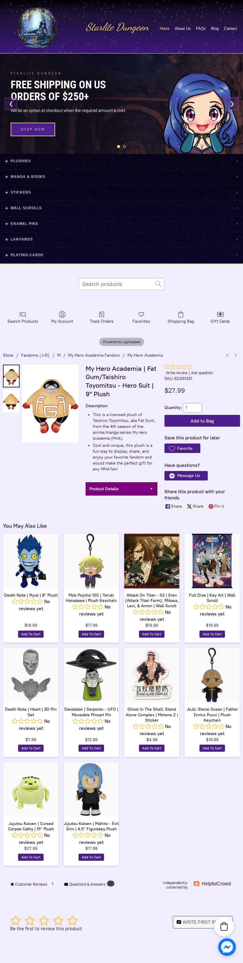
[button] (182, 448)
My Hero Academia (145, 355)
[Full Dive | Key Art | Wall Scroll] (212, 561)
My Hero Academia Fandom (94, 355)
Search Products (22, 321)
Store (8, 355)
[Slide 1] (118, 146)
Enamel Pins (121, 223)
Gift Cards (220, 321)
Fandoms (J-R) (35, 355)
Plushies (121, 161)
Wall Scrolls (121, 208)
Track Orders (101, 321)
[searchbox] (121, 284)
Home (165, 28)
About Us (183, 28)
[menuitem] (227, 355)
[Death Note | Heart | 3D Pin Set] (30, 675)
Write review (177, 373)
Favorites (141, 321)
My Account (62, 321)
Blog (215, 28)
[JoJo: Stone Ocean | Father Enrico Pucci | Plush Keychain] (212, 675)
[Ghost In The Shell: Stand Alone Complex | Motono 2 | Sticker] (151, 675)
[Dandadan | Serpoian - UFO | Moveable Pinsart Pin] (91, 675)
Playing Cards (121, 255)
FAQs (201, 28)
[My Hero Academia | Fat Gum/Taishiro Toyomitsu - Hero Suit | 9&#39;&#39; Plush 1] (11, 401)
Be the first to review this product (46, 928)
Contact (230, 28)
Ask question (202, 373)
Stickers (121, 192)
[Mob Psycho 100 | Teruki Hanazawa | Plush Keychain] (91, 561)
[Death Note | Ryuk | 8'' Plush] (30, 561)
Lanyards (121, 239)
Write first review (205, 922)
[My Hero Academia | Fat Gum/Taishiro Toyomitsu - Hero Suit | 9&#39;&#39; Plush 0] (11, 376)
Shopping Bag (181, 321)
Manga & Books (121, 176)
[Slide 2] (124, 146)
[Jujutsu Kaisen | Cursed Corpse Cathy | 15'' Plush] (30, 789)
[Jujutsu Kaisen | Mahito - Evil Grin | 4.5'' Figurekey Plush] (91, 789)
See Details (35, 127)
